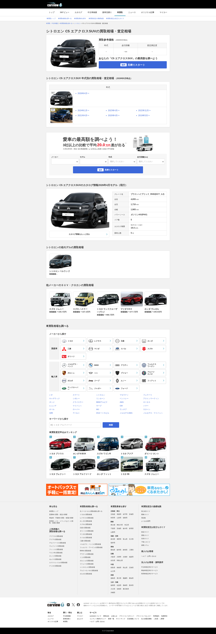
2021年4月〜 (83, 115)
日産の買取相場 (85, 528)
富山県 (125, 539)
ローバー (76, 409)
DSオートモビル (102, 413)
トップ (51, 12)
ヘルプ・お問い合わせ (148, 556)
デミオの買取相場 (55, 566)
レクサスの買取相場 (86, 518)
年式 (110, 157)
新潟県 (113, 539)
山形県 (119, 518)
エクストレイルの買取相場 (58, 562)
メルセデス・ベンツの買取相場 (90, 544)
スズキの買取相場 (86, 524)
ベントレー (124, 398)
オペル (51, 409)
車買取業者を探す (80, 18)
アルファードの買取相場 (57, 543)
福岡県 (113, 585)
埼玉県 (126, 525)
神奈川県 (120, 525)
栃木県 (125, 528)
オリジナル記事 (147, 12)
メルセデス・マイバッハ (152, 413)
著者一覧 (111, 619)
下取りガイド (145, 542)
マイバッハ (77, 406)
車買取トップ (51, 18)
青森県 (119, 514)
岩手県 (125, 514)
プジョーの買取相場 (86, 564)
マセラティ (124, 395)
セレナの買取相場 (55, 559)
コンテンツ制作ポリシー (98, 619)
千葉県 (113, 528)
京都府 (125, 557)
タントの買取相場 (55, 556)
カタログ (78, 12)
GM (121, 406)
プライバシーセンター (143, 616)
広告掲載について (133, 619)
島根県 (119, 567)
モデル (82, 157)
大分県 (113, 589)
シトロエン (100, 395)
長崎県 (125, 585)
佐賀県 (119, 585)
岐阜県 (119, 550)
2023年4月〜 (114, 110)
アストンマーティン (151, 398)
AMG (122, 402)
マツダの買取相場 (86, 534)
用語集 (143, 518)
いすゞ (51, 395)
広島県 (131, 567)
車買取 (120, 12)
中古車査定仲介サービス (149, 567)
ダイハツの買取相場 (86, 531)
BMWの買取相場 (85, 551)
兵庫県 (119, 557)
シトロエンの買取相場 (87, 567)
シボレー (76, 398)
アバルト (76, 413)
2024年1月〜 (83, 110)
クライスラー (78, 402)
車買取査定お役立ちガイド (115, 18)
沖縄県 (113, 592)
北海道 (113, 514)
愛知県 (113, 550)
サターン (146, 409)
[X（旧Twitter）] (73, 605)
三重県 (131, 550)
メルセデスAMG (126, 413)
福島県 (125, 518)
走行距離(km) (142, 157)
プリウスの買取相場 (56, 536)
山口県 (113, 571)
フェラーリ (147, 395)
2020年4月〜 (114, 115)
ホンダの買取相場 (86, 521)
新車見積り (107, 12)
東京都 (113, 525)
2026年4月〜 (83, 93)
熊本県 (131, 585)
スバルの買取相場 (86, 537)
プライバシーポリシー (126, 616)
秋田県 (113, 518)
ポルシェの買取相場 (86, 561)
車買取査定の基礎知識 (96, 18)
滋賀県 (131, 557)
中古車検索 (92, 12)
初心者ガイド (145, 511)
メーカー (54, 157)
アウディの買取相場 (86, 554)
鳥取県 (113, 567)
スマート (76, 395)
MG (97, 409)
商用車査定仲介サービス (149, 574)
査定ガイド (145, 532)
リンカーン (100, 398)
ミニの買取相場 (85, 557)
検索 (111, 425)
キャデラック (54, 398)
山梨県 (113, 532)
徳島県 (113, 578)
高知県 (131, 578)
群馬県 (131, 528)
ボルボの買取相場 (86, 574)
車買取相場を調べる (65, 18)
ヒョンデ (52, 406)
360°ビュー (64, 12)
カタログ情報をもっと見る (79, 234)
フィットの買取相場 (56, 549)
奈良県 (113, 560)
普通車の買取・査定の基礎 (58, 514)
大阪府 (113, 557)
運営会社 (106, 616)
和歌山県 (120, 560)
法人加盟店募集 (146, 619)
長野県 (119, 539)
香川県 (119, 578)
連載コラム (145, 545)
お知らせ (114, 616)
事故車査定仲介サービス (149, 570)
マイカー (163, 12)
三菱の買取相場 (85, 541)
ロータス (146, 402)
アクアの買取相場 (55, 539)
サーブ (99, 406)
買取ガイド (145, 535)
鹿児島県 (126, 589)
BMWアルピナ (102, 402)
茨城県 (119, 528)
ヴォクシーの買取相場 (56, 546)
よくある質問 (145, 521)
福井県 (113, 543)
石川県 (131, 539)
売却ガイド (145, 538)
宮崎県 (119, 589)
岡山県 (125, 567)
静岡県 (125, 550)
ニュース (132, 12)
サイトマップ (120, 619)
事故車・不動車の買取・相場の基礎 (61, 518)
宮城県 (131, 514)
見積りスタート (133, 64)
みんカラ (80, 619)
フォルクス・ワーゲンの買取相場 (91, 547)
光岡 (51, 413)
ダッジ (51, 402)
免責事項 (164, 616)
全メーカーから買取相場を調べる (91, 511)
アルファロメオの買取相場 (89, 570)
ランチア (123, 409)
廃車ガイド (145, 514)
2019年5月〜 (144, 115)
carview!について (95, 616)
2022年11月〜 (144, 110)
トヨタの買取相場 (86, 514)
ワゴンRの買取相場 (55, 553)
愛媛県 (125, 578)
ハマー (145, 406)
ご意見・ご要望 (159, 619)
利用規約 (156, 616)
